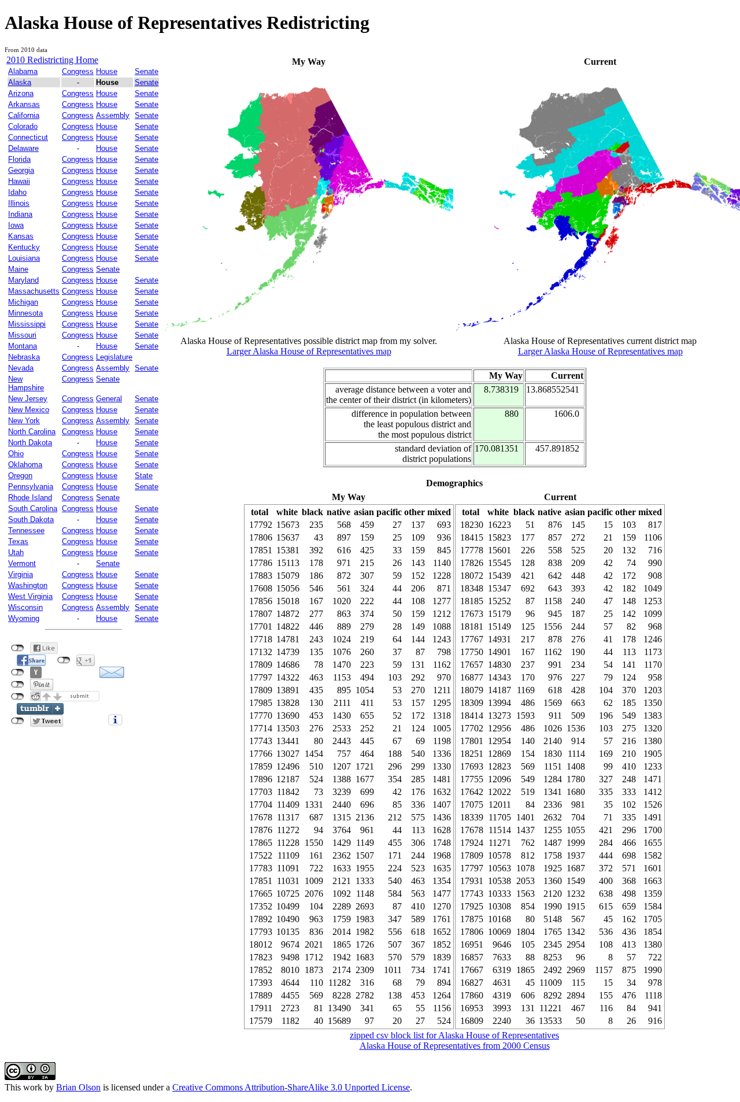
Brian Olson (78, 1087)
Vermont (22, 563)
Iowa (16, 225)
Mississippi (27, 324)
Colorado (23, 126)
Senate (146, 71)
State (144, 475)
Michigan (23, 302)
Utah (16, 552)
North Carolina (32, 431)
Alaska (19, 82)
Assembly (113, 115)
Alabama (23, 71)
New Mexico (28, 409)
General (109, 398)
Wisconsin (25, 607)
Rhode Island (30, 497)
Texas (18, 541)
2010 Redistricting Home (52, 60)
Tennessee (26, 530)
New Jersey (27, 398)
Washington (27, 585)
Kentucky (24, 247)
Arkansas (24, 104)
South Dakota (31, 519)
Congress (78, 71)
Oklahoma (25, 464)
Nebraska (24, 357)
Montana (22, 346)
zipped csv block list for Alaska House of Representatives (454, 1035)
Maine (18, 269)
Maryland (23, 280)
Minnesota (25, 313)
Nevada (21, 368)
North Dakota (30, 442)
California (23, 115)
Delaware (23, 148)
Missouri (22, 335)
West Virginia (30, 596)
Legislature (114, 357)
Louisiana (24, 258)
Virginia (20, 574)
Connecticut (28, 137)
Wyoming (23, 618)
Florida (19, 159)
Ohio (16, 453)
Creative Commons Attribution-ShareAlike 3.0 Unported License (291, 1087)
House (106, 71)
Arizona (21, 93)
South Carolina (32, 508)
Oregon (20, 475)
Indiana (20, 214)
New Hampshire (26, 383)
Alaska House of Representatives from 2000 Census (455, 1046)
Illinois (18, 203)
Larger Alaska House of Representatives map (309, 351)
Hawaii (19, 181)
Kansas (21, 236)
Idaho (17, 192)
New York (24, 420)
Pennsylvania (30, 486)
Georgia (21, 170)
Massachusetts (34, 291)
